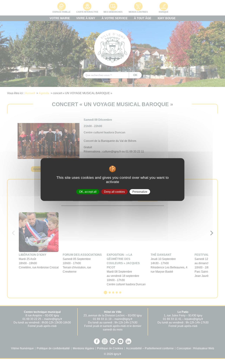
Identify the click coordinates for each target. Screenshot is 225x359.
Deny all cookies (114, 191)
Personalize (139, 191)
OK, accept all (88, 191)
